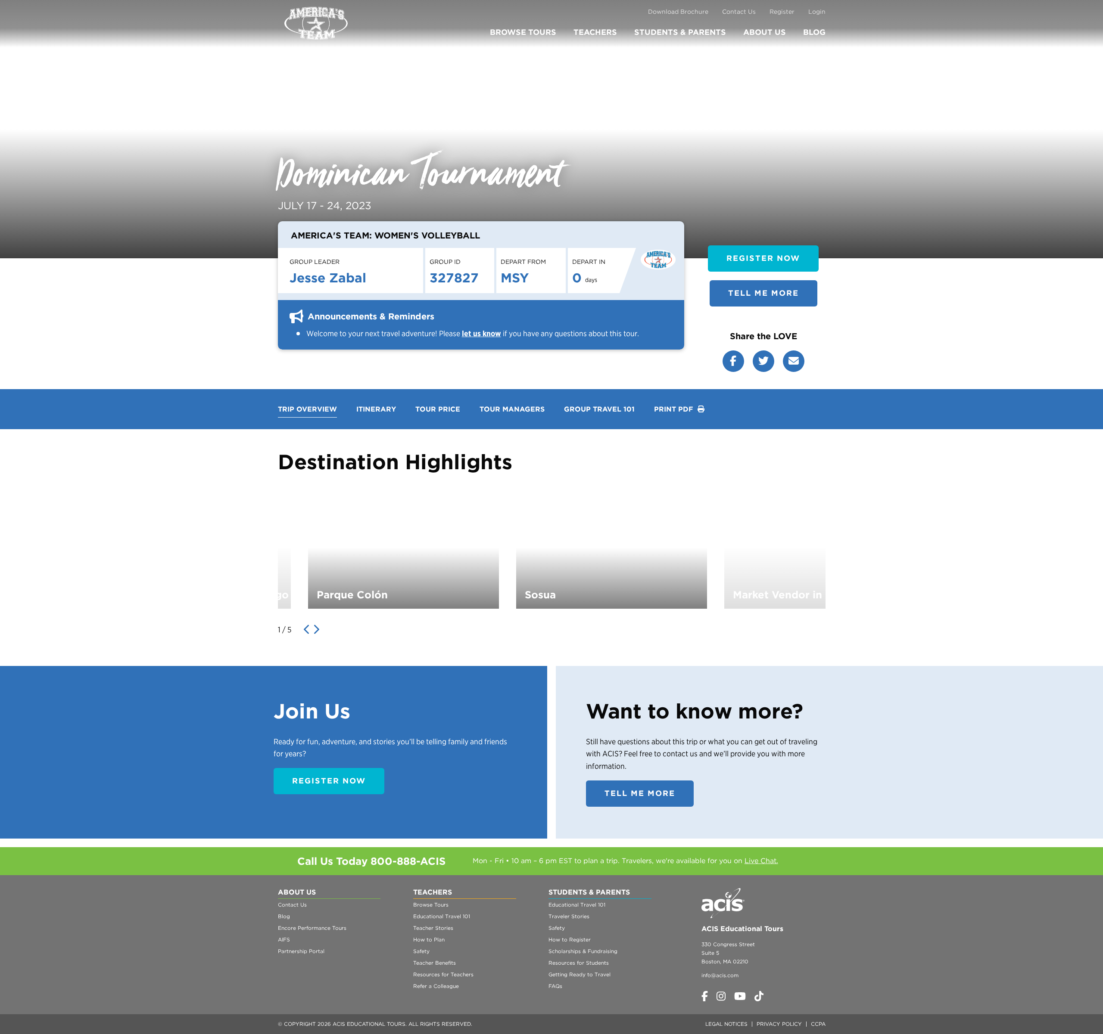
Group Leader (315, 261)
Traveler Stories (568, 916)
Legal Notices (726, 1024)
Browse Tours (523, 32)
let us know (481, 333)
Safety (421, 951)
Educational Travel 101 (441, 916)
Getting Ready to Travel (579, 974)
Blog (814, 32)
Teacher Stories (433, 928)
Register (782, 11)
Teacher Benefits (434, 963)
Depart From (523, 261)
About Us (764, 32)
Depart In (588, 261)
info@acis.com (719, 975)
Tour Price (437, 409)
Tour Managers (512, 409)
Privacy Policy (779, 1024)
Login (817, 11)
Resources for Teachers (443, 974)
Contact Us (739, 11)
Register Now (763, 258)
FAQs (555, 986)
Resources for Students (578, 963)
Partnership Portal (301, 951)
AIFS (284, 939)
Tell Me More (763, 292)
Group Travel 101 (599, 409)
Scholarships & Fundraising (582, 951)
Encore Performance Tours (312, 928)
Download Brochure (678, 11)
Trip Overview (307, 409)
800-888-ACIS (408, 861)
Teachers (595, 32)
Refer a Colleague (436, 986)
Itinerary (376, 409)
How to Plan (429, 939)
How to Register (569, 939)
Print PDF (674, 409)
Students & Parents (680, 32)
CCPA (818, 1024)
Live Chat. (761, 861)
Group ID (445, 261)
